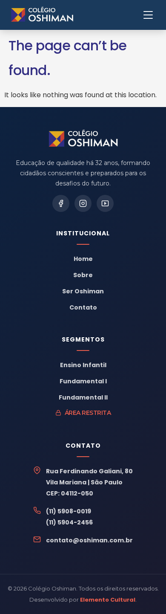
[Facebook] (60, 203)
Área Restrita (88, 413)
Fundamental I (83, 381)
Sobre (83, 275)
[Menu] (148, 15)
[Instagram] (83, 203)
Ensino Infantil (83, 365)
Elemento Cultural (107, 600)
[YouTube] (105, 203)
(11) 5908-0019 (68, 511)
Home (83, 259)
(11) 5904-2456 (69, 522)
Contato (83, 307)
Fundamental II (83, 397)
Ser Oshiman (83, 291)
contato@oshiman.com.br (89, 540)
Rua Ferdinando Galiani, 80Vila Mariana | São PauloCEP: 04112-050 (89, 482)
